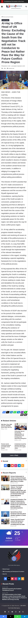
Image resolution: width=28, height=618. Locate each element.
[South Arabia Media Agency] (14, 6)
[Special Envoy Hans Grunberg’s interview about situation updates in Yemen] (5, 514)
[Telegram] (18, 412)
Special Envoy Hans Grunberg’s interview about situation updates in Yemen (18, 513)
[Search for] (26, 7)
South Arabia (10, 16)
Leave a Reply (14, 455)
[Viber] (21, 412)
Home (4, 16)
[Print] (25, 415)
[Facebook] (3, 412)
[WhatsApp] (14, 412)
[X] (7, 412)
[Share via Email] (21, 415)
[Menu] (2, 7)
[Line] (25, 412)
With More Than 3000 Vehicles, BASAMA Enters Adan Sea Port (6, 426)
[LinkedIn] (10, 412)
